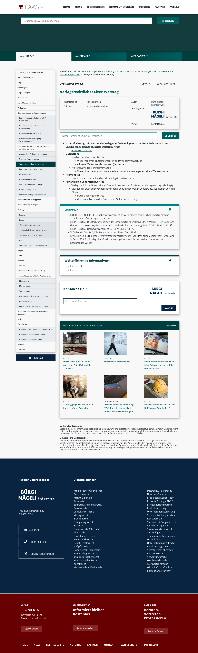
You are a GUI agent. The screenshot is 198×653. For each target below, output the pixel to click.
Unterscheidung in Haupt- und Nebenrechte (31, 127)
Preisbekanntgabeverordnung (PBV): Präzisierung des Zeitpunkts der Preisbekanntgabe (118, 408)
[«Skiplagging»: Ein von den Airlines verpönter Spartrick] (80, 386)
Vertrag (21, 210)
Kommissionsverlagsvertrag (30, 169)
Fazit (19, 319)
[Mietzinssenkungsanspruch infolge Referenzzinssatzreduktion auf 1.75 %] (161, 343)
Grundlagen (23, 87)
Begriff (20, 82)
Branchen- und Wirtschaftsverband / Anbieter (33, 312)
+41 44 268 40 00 (37, 542)
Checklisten (22, 324)
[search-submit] (168, 20)
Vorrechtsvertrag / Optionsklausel (32, 194)
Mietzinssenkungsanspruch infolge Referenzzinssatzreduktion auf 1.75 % (159, 365)
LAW (171, 325)
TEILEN (147, 84)
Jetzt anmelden (85, 628)
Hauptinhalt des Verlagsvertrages (33, 230)
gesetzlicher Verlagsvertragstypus (33, 154)
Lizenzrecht (77, 266)
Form (21, 240)
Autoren (144, 7)
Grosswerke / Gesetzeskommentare (33, 296)
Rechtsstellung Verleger (28, 204)
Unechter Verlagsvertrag (29, 159)
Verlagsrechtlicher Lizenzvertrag (32, 164)
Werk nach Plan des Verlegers (31, 184)
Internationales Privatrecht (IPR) (31, 271)
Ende (20, 255)
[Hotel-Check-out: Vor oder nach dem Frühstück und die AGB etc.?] (80, 343)
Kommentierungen (121, 7)
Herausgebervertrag (27, 179)
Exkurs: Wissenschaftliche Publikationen (34, 276)
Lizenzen (75, 270)
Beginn (20, 250)
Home (66, 7)
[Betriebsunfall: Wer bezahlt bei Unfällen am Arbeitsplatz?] (161, 386)
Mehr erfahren (156, 631)
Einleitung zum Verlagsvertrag (30, 72)
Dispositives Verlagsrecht (30, 225)
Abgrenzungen (24, 92)
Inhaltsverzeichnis (25, 77)
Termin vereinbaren (40, 553)
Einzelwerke (24, 281)
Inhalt (21, 220)
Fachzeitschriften (26, 301)
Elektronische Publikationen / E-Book (34, 306)
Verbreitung (23, 108)
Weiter (169, 308)
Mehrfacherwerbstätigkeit (117, 361)
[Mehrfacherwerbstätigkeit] (121, 343)
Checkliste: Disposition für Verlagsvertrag (36, 329)
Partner (160, 7)
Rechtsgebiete (96, 7)
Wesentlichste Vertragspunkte (32, 235)
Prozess (21, 260)
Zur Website (31, 629)
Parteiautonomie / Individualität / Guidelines (32, 119)
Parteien (22, 215)
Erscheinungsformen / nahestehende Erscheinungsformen (33, 147)
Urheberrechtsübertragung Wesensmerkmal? (30, 139)
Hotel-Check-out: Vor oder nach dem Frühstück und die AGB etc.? (77, 365)
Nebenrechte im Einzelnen (30, 133)
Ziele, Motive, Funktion (27, 103)
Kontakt (37, 358)
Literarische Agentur (27, 189)
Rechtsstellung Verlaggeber (29, 199)
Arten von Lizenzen (81, 150)
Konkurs (21, 265)
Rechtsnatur (23, 98)
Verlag (174, 7)
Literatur (21, 349)
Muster (21, 344)
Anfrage (33, 530)
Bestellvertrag (25, 174)
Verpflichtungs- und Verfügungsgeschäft (35, 245)
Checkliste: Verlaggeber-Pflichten (32, 334)
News (78, 7)
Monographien (25, 286)
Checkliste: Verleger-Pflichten (31, 339)
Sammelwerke (25, 291)
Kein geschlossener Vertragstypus (32, 113)
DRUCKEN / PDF (167, 84)
